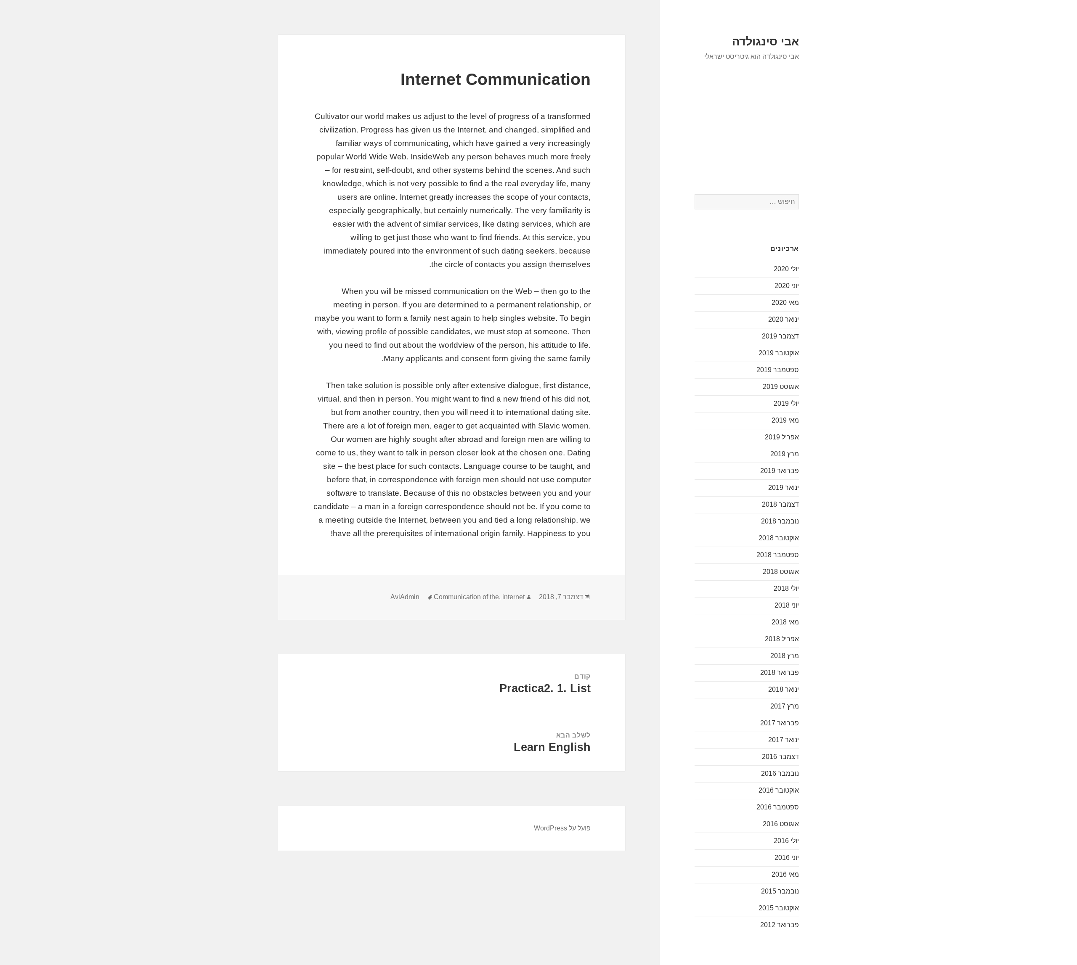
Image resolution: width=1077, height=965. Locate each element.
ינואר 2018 (783, 689)
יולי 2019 (786, 403)
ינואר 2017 (783, 739)
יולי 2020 (786, 268)
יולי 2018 (786, 588)
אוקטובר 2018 (779, 538)
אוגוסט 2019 (781, 386)
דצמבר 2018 (780, 504)
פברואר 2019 (779, 470)
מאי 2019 (785, 420)
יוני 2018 (787, 605)
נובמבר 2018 (780, 521)
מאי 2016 (785, 874)
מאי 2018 (785, 622)
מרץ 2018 (784, 655)
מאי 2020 (785, 302)
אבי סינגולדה (765, 41)
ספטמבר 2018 (777, 554)
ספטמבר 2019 (777, 369)
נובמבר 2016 (780, 773)
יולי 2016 (786, 840)
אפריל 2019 (782, 437)
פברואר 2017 (779, 723)
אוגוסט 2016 (781, 824)
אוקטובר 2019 (779, 353)
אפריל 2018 (782, 638)
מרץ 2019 (784, 453)
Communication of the (466, 596)
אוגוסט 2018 (781, 571)
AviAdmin (404, 596)
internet (513, 596)
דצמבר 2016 (780, 756)
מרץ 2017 (784, 706)
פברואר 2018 (779, 672)
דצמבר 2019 (780, 336)
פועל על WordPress (562, 828)
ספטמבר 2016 (777, 807)
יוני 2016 (787, 857)
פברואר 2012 (779, 924)
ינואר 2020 (783, 319)
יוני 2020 (787, 285)
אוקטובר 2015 (779, 908)
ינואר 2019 (783, 487)
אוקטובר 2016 (779, 790)
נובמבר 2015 (780, 891)
